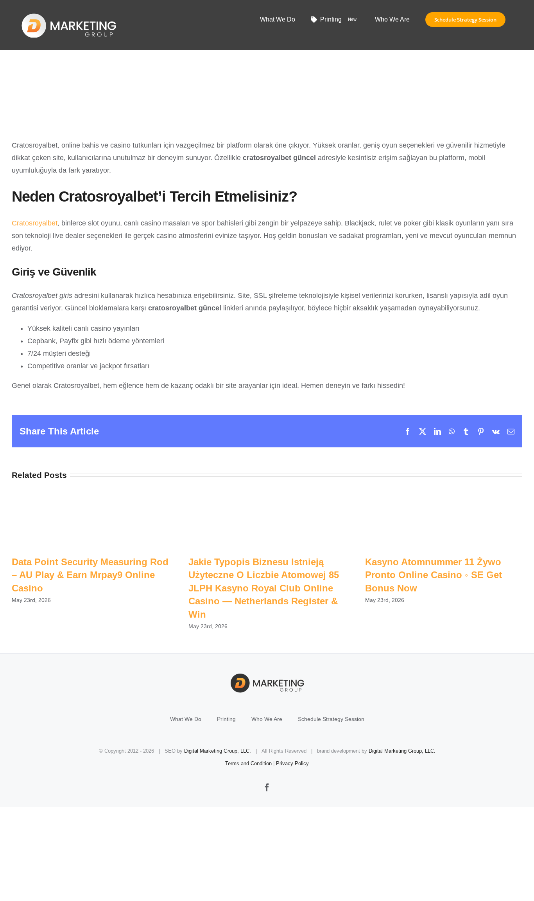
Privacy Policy (292, 763)
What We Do (185, 719)
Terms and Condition (248, 763)
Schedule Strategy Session (331, 719)
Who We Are (266, 719)
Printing (226, 719)
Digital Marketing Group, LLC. (217, 751)
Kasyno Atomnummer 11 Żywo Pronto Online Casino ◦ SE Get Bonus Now (433, 575)
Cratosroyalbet (34, 223)
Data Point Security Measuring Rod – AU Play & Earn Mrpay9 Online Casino (90, 575)
